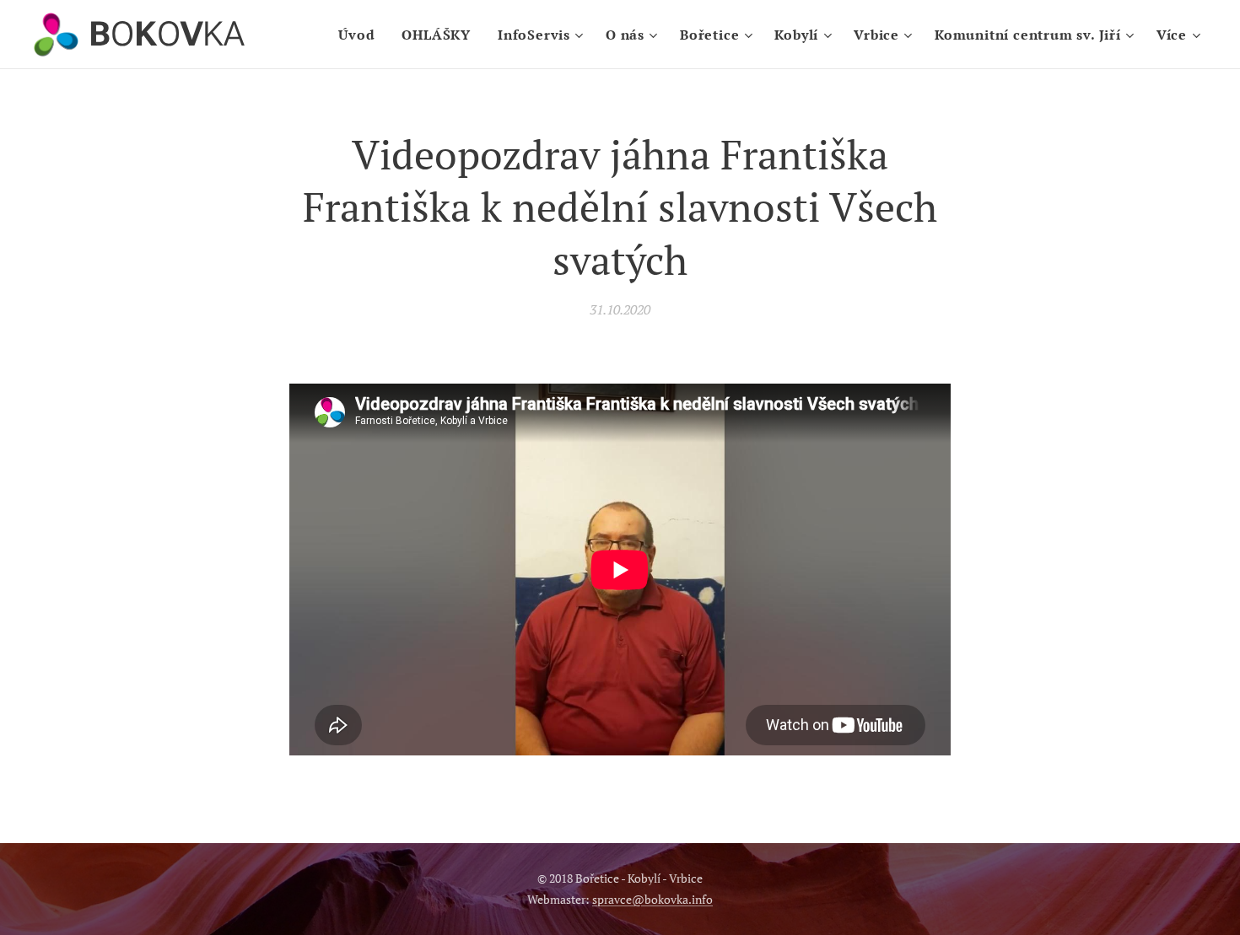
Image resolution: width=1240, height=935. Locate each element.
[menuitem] (361, 34)
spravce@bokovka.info (652, 899)
